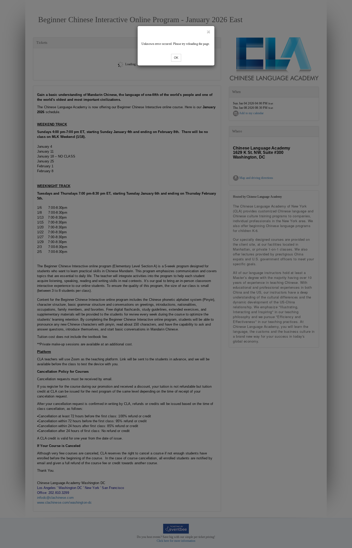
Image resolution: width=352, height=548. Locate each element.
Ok (176, 58)
